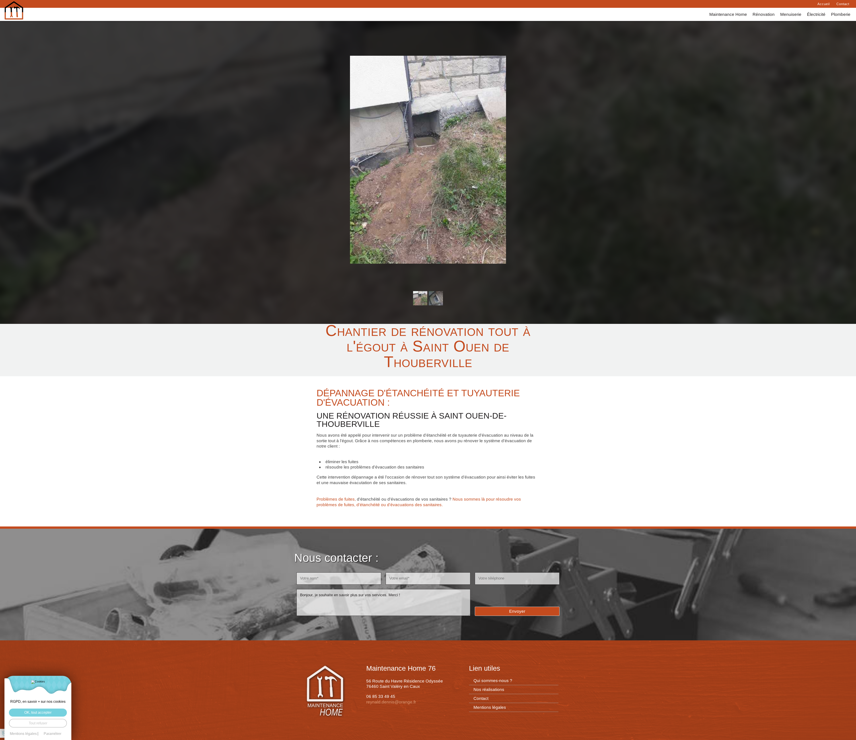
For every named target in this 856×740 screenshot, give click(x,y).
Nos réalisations (488, 689)
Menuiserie (790, 14)
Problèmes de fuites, (336, 499)
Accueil (823, 4)
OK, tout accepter (37, 712)
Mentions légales (489, 707)
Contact (842, 4)
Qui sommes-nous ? (492, 680)
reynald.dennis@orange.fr (391, 702)
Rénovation (764, 14)
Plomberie (840, 14)
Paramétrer (52, 734)
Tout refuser (38, 723)
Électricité (816, 14)
